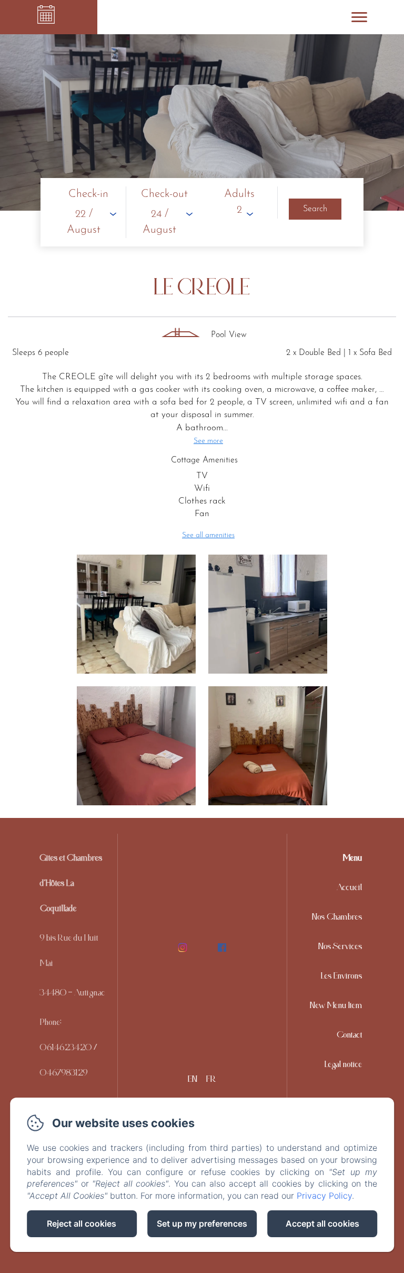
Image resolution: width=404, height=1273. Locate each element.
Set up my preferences (202, 1223)
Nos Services (340, 948)
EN (193, 1081)
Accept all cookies (322, 1223)
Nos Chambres (337, 919)
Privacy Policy (324, 1195)
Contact (349, 1037)
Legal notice (343, 1066)
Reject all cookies (81, 1223)
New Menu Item (336, 1007)
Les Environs (341, 978)
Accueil (349, 889)
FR (211, 1081)
